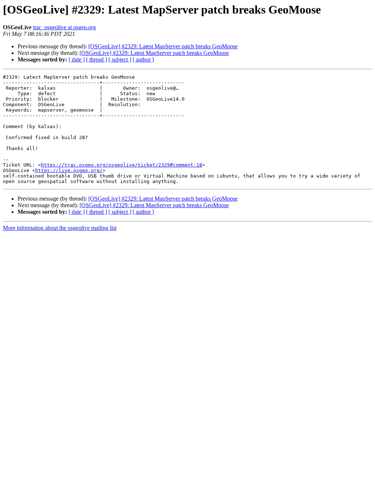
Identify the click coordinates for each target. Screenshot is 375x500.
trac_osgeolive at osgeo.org (64, 27)
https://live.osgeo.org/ (69, 170)
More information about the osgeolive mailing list (59, 228)
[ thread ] (96, 59)
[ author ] (143, 59)
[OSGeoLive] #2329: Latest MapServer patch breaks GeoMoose (163, 46)
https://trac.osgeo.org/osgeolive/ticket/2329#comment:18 (121, 165)
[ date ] (76, 59)
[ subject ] (119, 59)
